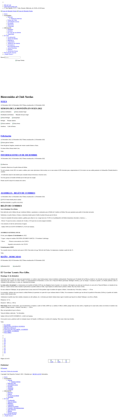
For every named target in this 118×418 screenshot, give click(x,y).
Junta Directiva (12, 48)
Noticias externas (16, 18)
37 (5, 338)
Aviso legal (3, 371)
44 (5, 349)
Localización (11, 37)
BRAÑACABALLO (10, 328)
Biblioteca (11, 40)
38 (5, 340)
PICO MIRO (7, 332)
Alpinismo (11, 25)
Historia (10, 49)
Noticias (10, 17)
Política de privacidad (12, 371)
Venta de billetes (13, 39)
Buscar (2, 57)
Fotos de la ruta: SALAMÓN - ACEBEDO (16, 329)
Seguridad (11, 34)
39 (5, 341)
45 (5, 351)
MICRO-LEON (36, 374)
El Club (6, 35)
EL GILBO (7, 325)
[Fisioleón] (4, 368)
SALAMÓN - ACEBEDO (11, 331)
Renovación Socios (10, 52)
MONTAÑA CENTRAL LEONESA (14, 326)
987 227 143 (7, 5)
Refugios (10, 29)
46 (5, 352)
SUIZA (4, 101)
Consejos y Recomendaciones (13, 45)
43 (5, 348)
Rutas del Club (12, 20)
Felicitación (6, 136)
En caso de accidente (14, 32)
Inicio (5, 14)
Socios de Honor (13, 51)
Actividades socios (13, 21)
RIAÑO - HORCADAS (11, 257)
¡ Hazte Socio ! (8, 54)
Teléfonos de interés (14, 43)
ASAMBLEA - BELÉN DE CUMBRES (18, 193)
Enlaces (10, 31)
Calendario (11, 42)
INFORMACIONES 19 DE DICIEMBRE (19, 155)
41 (5, 345)
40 (5, 343)
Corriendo (11, 26)
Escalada (10, 23)
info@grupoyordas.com (10, 6)
